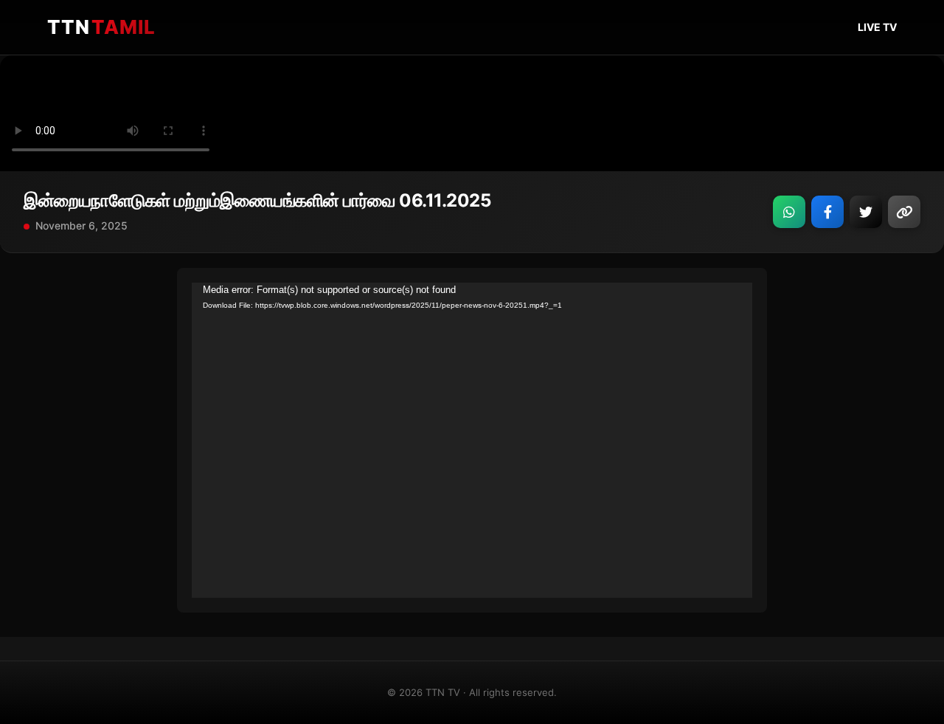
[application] (472, 441)
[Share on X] (866, 212)
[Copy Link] (904, 212)
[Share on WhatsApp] (789, 212)
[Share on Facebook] (827, 212)
